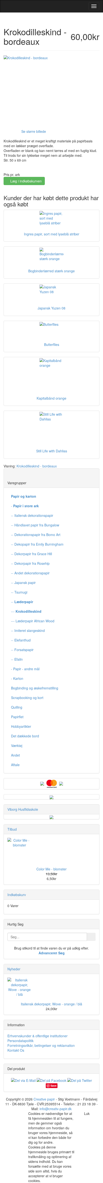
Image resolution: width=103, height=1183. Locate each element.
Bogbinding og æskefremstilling (34, 688)
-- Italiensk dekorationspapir (32, 515)
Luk (87, 1113)
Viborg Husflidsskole (22, 809)
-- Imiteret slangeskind (28, 630)
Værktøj (16, 745)
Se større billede (33, 131)
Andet (15, 755)
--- (26, 611)
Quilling (16, 707)
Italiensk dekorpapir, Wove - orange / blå (51, 1004)
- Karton (17, 678)
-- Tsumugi (19, 592)
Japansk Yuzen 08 (51, 308)
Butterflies (51, 344)
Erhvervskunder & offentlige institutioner (37, 1035)
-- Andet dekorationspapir (30, 573)
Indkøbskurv (16, 894)
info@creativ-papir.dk (56, 1108)
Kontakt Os (15, 1050)
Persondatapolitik (20, 1040)
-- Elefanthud (21, 640)
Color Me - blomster (51, 869)
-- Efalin (17, 659)
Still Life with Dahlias (51, 451)
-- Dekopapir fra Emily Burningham (37, 544)
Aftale (15, 764)
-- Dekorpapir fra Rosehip (30, 563)
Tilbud (12, 829)
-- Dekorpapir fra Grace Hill (31, 553)
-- (22, 601)
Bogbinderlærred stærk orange (51, 270)
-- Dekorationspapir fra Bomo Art (35, 534)
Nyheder (13, 969)
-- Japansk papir (23, 582)
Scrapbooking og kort (27, 697)
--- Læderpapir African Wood (32, 620)
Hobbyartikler (21, 726)
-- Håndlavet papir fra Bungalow (35, 525)
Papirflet (17, 716)
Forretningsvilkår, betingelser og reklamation (41, 1045)
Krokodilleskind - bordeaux (37, 466)
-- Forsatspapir (22, 649)
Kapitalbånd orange (51, 398)
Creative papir (44, 1099)
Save (54, 1085)
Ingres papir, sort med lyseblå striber (51, 234)
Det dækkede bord (25, 736)
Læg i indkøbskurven (25, 181)
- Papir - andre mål (25, 668)
